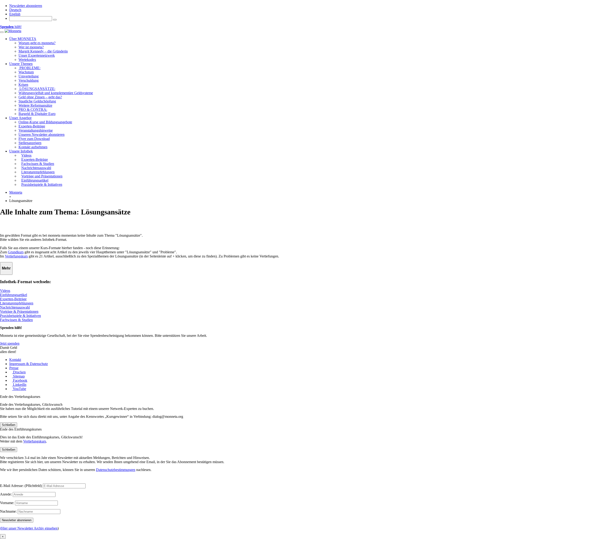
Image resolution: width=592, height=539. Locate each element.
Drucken (19, 372)
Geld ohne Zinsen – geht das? (40, 97)
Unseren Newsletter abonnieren (41, 134)
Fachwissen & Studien (16, 320)
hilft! (11, 27)
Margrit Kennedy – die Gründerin (43, 51)
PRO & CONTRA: (32, 110)
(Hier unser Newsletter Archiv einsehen (29, 528)
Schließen (8, 425)
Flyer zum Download (34, 139)
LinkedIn (19, 385)
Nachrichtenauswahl (15, 307)
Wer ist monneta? (31, 47)
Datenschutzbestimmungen (115, 470)
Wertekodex (27, 60)
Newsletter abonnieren (25, 6)
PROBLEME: (29, 68)
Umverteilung (28, 76)
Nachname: (8, 511)
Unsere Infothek (21, 151)
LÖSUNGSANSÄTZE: (36, 89)
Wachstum (26, 72)
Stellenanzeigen (29, 143)
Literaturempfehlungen (16, 303)
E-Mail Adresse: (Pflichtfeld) (21, 486)
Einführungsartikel (13, 295)
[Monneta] (13, 31)
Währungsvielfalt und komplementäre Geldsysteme (55, 93)
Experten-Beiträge (31, 126)
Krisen (23, 85)
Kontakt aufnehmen (32, 147)
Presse (13, 368)
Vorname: (7, 503)
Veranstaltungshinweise (35, 130)
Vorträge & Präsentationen (19, 311)
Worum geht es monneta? (37, 43)
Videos (5, 291)
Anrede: (6, 494)
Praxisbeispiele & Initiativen (20, 316)
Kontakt (15, 360)
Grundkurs (16, 252)
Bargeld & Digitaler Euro (37, 114)
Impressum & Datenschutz (28, 364)
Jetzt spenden (9, 343)
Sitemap (18, 376)
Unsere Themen (21, 64)
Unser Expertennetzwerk (36, 55)
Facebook (19, 380)
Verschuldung (28, 80)
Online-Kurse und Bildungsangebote (45, 122)
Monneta (15, 192)
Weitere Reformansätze (35, 105)
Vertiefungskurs (16, 256)
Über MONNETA (22, 39)
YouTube (19, 389)
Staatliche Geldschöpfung (37, 101)
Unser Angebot (20, 118)
